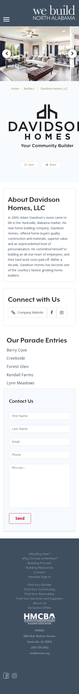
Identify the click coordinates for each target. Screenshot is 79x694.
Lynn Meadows (20, 382)
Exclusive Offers (39, 608)
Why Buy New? (39, 554)
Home (15, 89)
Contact (39, 572)
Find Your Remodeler (39, 594)
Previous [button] (6, 53)
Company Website (30, 312)
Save (31, 165)
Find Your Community (39, 589)
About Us (39, 603)
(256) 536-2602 (39, 647)
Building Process (40, 563)
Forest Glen (18, 366)
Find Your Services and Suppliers (39, 598)
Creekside (16, 358)
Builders (29, 89)
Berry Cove (17, 350)
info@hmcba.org (39, 653)
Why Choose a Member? (39, 558)
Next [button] (72, 53)
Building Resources (39, 568)
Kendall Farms (20, 374)
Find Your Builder (40, 585)
